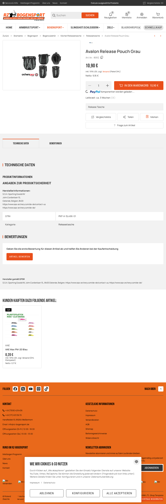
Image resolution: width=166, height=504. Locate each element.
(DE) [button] (113, 97)
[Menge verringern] (89, 85)
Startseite (18, 36)
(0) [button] (155, 3)
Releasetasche (93, 36)
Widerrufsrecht (92, 438)
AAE (7, 345)
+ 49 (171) (9, 415)
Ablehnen (47, 493)
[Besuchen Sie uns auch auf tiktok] (46, 389)
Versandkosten (92, 419)
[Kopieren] (102, 57)
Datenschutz (91, 410)
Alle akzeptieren (119, 493)
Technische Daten (21, 143)
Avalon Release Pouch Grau (117, 36)
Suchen (90, 15)
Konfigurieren (83, 493)
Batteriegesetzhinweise (96, 433)
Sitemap (89, 429)
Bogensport (33, 36)
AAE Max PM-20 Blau (16, 349)
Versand (106, 71)
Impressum (90, 415)
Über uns (46, 3)
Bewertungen (55, 143)
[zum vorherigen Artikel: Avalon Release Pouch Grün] (154, 36)
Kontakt (63, 3)
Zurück (6, 36)
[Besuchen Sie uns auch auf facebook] (15, 389)
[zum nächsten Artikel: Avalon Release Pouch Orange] (160, 36)
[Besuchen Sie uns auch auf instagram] (38, 389)
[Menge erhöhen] (107, 85)
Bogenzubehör (49, 36)
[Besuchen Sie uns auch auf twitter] (23, 389)
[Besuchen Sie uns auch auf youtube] (30, 389)
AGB (87, 424)
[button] (22, 325)
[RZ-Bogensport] (24, 15)
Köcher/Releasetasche (71, 36)
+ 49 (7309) (10, 410)
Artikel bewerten (19, 256)
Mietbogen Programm (30, 3)
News (55, 3)
